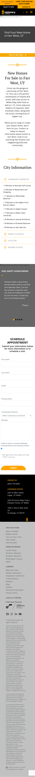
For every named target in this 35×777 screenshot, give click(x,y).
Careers (9, 587)
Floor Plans (10, 540)
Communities (11, 542)
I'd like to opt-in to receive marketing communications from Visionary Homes (15, 444)
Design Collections (13, 573)
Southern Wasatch (13, 556)
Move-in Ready (12, 531)
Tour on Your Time (14, 537)
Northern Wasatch (13, 553)
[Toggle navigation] (31, 12)
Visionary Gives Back (14, 590)
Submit (13, 468)
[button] (27, 12)
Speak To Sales (8, 7)
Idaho (8, 562)
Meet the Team (12, 570)
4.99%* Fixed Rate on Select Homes (24, 2)
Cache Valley (11, 550)
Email (3, 386)
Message (4, 420)
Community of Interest (9, 412)
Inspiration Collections (15, 576)
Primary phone (6, 399)
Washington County (14, 559)
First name (5, 359)
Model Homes (12, 534)
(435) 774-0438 (13, 484)
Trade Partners (12, 579)
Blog (8, 584)
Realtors (9, 581)
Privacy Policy (11, 593)
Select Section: (16, 55)
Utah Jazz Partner (14, 602)
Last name (5, 373)
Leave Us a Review (13, 598)
